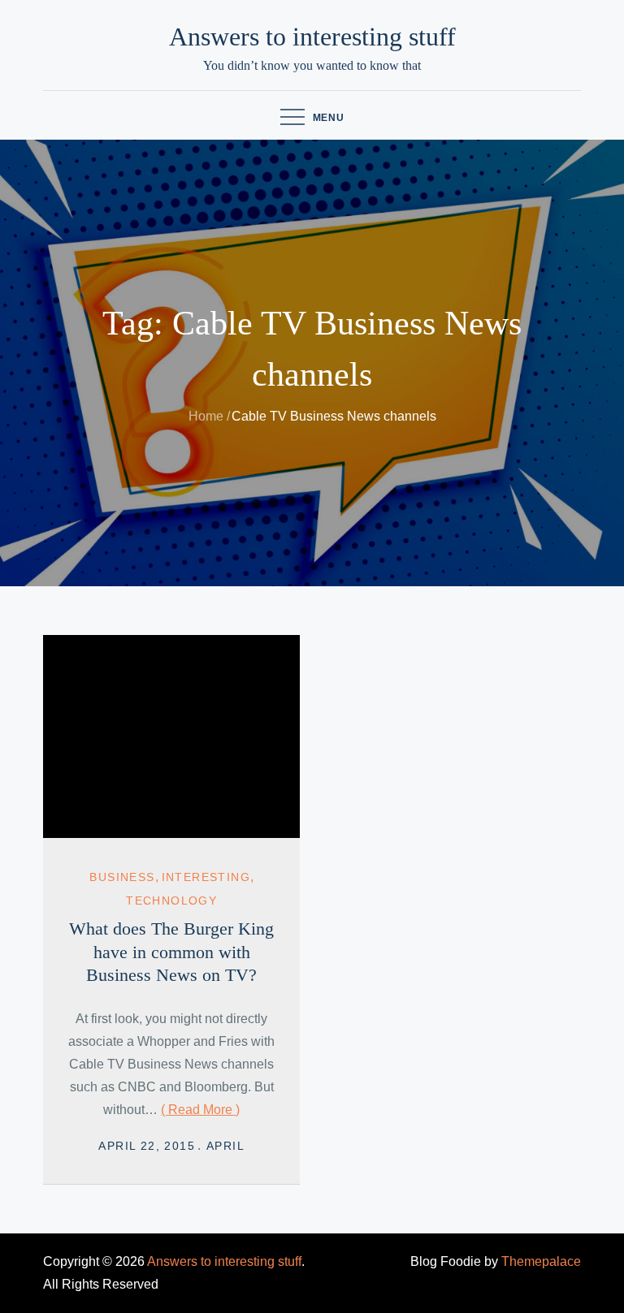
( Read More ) (200, 1109)
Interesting (206, 876)
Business (121, 876)
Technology (171, 900)
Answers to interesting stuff (312, 36)
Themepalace (541, 1261)
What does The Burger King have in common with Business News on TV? (171, 951)
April (225, 1145)
